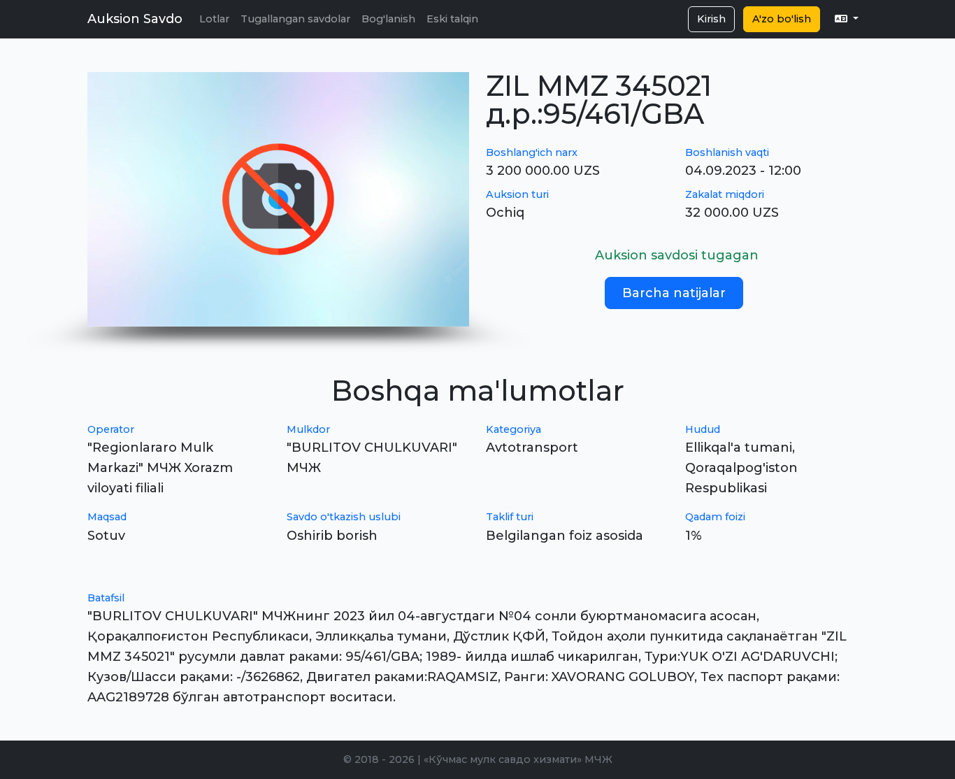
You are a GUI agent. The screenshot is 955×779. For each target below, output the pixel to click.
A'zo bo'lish (781, 19)
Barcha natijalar (674, 293)
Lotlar (214, 19)
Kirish (711, 19)
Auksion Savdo (134, 19)
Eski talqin (452, 19)
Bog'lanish (388, 19)
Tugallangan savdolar (295, 19)
